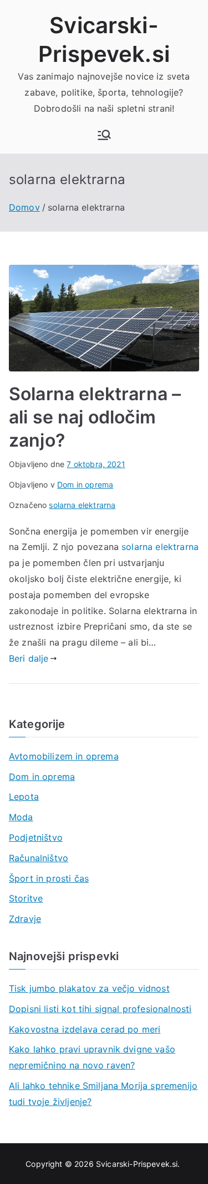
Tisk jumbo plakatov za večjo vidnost (89, 988)
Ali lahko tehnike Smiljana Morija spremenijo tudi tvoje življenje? (103, 1093)
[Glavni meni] (104, 135)
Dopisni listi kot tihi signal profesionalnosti (100, 1008)
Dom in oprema (85, 484)
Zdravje (25, 918)
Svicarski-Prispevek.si (137, 1164)
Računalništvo (38, 857)
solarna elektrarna (82, 505)
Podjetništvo (36, 837)
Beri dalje (29, 658)
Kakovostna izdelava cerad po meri (84, 1029)
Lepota (24, 796)
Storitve (26, 898)
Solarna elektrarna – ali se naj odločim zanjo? (95, 416)
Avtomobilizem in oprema (64, 756)
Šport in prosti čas (49, 878)
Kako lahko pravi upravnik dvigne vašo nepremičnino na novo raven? (92, 1057)
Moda (21, 816)
